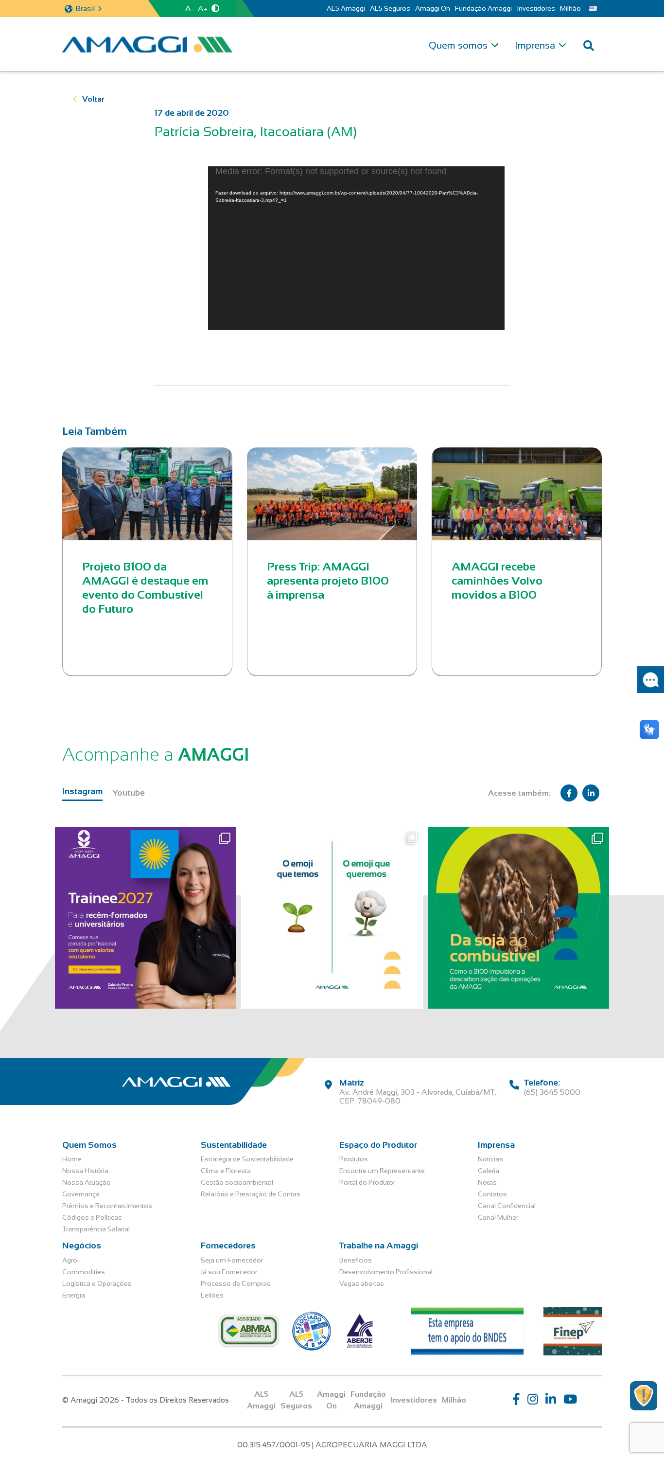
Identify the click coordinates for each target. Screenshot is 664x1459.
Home (72, 1159)
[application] (356, 248)
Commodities (83, 1272)
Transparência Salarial (96, 1229)
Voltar (93, 99)
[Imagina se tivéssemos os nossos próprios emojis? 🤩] (331, 917)
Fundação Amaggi (483, 8)
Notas (487, 1182)
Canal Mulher (498, 1217)
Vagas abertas (361, 1283)
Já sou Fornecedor (229, 1272)
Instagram (82, 791)
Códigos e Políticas (92, 1217)
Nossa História (85, 1170)
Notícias (490, 1159)
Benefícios (355, 1260)
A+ (203, 8)
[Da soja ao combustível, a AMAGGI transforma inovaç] (518, 917)
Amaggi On (432, 8)
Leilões (212, 1295)
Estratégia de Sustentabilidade (247, 1159)
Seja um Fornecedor (232, 1260)
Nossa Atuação (86, 1182)
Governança (81, 1194)
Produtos (353, 1159)
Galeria (488, 1170)
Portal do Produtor (367, 1182)
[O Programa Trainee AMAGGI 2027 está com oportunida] (145, 917)
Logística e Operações (97, 1283)
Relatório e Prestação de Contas (250, 1194)
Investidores (536, 8)
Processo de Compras (236, 1283)
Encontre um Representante (382, 1170)
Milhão (570, 8)
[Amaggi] (147, 44)
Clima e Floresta (226, 1170)
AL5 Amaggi (346, 8)
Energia (73, 1295)
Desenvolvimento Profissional (386, 1272)
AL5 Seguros (390, 8)
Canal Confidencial (507, 1206)
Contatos (492, 1194)
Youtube (128, 793)
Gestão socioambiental (237, 1182)
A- (189, 8)
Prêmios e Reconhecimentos (107, 1206)
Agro (69, 1260)
